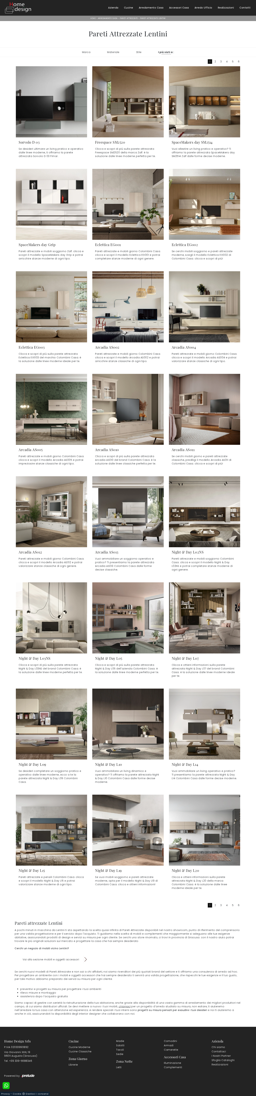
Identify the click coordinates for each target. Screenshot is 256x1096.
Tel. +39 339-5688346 (18, 1061)
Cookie (17, 1093)
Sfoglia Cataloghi (223, 1060)
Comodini (170, 1041)
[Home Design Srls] (18, 8)
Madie (120, 1041)
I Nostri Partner (221, 1056)
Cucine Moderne (79, 1047)
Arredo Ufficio (203, 8)
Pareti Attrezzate (129, 18)
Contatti (244, 8)
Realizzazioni (226, 8)
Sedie (119, 1054)
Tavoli (120, 1049)
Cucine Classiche (80, 1051)
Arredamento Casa (151, 8)
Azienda (113, 8)
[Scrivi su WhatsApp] (6, 1085)
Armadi (168, 1045)
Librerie (73, 1064)
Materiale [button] (113, 52)
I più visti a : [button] (166, 52)
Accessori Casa (179, 8)
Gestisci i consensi (37, 1093)
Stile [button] (139, 52)
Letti (119, 1067)
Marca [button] (86, 52)
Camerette (171, 1049)
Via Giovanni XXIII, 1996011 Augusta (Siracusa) (20, 1054)
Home (93, 18)
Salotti (120, 1045)
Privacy (5, 1093)
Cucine (128, 8)
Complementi (173, 1067)
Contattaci (219, 1051)
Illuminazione (172, 1063)
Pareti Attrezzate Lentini (153, 18)
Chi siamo (218, 1047)
